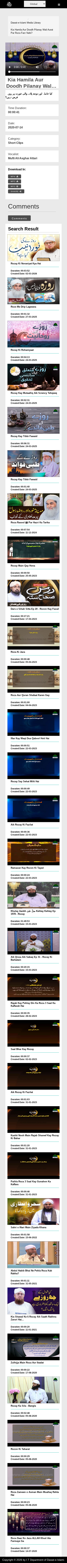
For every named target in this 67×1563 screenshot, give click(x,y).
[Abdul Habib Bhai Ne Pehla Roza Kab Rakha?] (33, 1254)
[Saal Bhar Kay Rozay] (33, 1033)
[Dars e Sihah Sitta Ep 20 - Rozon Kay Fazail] (33, 593)
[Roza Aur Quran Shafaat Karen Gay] (33, 679)
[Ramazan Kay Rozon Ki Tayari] (33, 852)
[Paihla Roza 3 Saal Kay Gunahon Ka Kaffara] (33, 1165)
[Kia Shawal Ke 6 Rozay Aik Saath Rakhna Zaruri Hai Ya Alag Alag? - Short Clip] (33, 1300)
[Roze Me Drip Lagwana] (33, 290)
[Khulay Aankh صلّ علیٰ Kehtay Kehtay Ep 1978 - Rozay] (33, 895)
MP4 (13, 177)
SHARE (15, 191)
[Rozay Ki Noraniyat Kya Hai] (33, 247)
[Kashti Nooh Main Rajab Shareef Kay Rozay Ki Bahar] (33, 1119)
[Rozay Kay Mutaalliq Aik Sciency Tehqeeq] (33, 377)
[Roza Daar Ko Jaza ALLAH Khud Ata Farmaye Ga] (33, 1522)
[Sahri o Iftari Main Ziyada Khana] (33, 1211)
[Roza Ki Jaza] (33, 636)
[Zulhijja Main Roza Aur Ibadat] (33, 1346)
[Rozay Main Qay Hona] (33, 549)
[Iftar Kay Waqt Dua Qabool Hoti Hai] (33, 722)
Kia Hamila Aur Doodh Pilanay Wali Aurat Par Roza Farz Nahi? (32, 31)
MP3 (13, 181)
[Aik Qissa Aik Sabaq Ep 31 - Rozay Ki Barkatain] (33, 941)
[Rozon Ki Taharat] (33, 1433)
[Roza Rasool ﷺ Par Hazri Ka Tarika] (33, 506)
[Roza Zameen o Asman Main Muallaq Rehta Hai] (33, 1476)
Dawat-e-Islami (18, 22)
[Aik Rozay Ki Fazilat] (33, 808)
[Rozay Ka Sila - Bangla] (33, 1390)
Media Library (34, 22)
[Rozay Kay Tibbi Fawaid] (33, 420)
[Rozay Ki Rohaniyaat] (33, 334)
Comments (19, 218)
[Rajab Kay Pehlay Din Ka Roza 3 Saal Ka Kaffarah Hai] (33, 987)
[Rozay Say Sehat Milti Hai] (33, 765)
